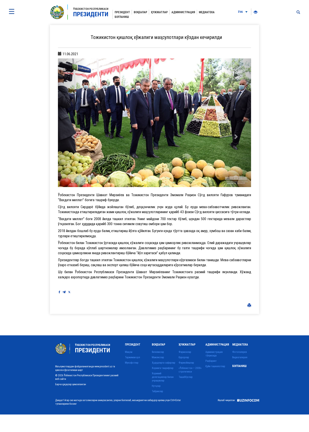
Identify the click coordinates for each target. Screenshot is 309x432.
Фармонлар (185, 352)
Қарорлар (184, 357)
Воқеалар (140, 12)
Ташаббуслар (186, 377)
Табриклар (157, 391)
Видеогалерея (239, 357)
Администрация (183, 12)
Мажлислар (158, 357)
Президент (122, 12)
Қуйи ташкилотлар (215, 366)
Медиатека (207, 12)
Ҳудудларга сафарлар (163, 362)
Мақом (128, 352)
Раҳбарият (211, 361)
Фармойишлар (186, 362)
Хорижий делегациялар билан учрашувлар (163, 377)
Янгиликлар (158, 352)
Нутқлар (156, 386)
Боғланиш (122, 17)
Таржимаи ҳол (132, 357)
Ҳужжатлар (159, 12)
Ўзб (241, 11)
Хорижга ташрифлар (162, 368)
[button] (72, 122)
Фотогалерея (239, 352)
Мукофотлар (131, 362)
